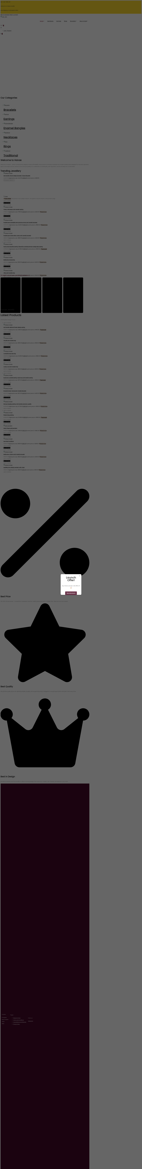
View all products (71, 593)
